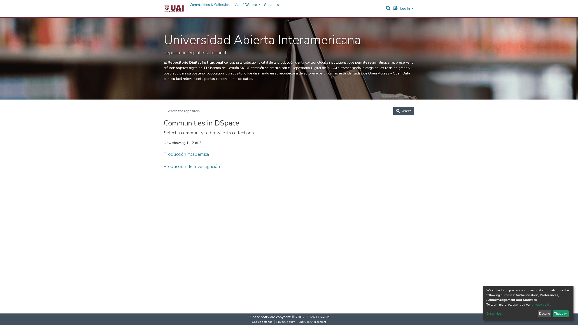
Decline (544, 313)
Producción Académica (186, 154)
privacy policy (541, 304)
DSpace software (261, 317)
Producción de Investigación (192, 166)
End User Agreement (312, 322)
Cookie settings (262, 322)
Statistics (271, 4)
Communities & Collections (210, 4)
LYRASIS (323, 317)
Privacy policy (285, 322)
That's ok (560, 313)
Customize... (494, 313)
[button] (395, 8)
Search (405, 111)
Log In (405, 8)
